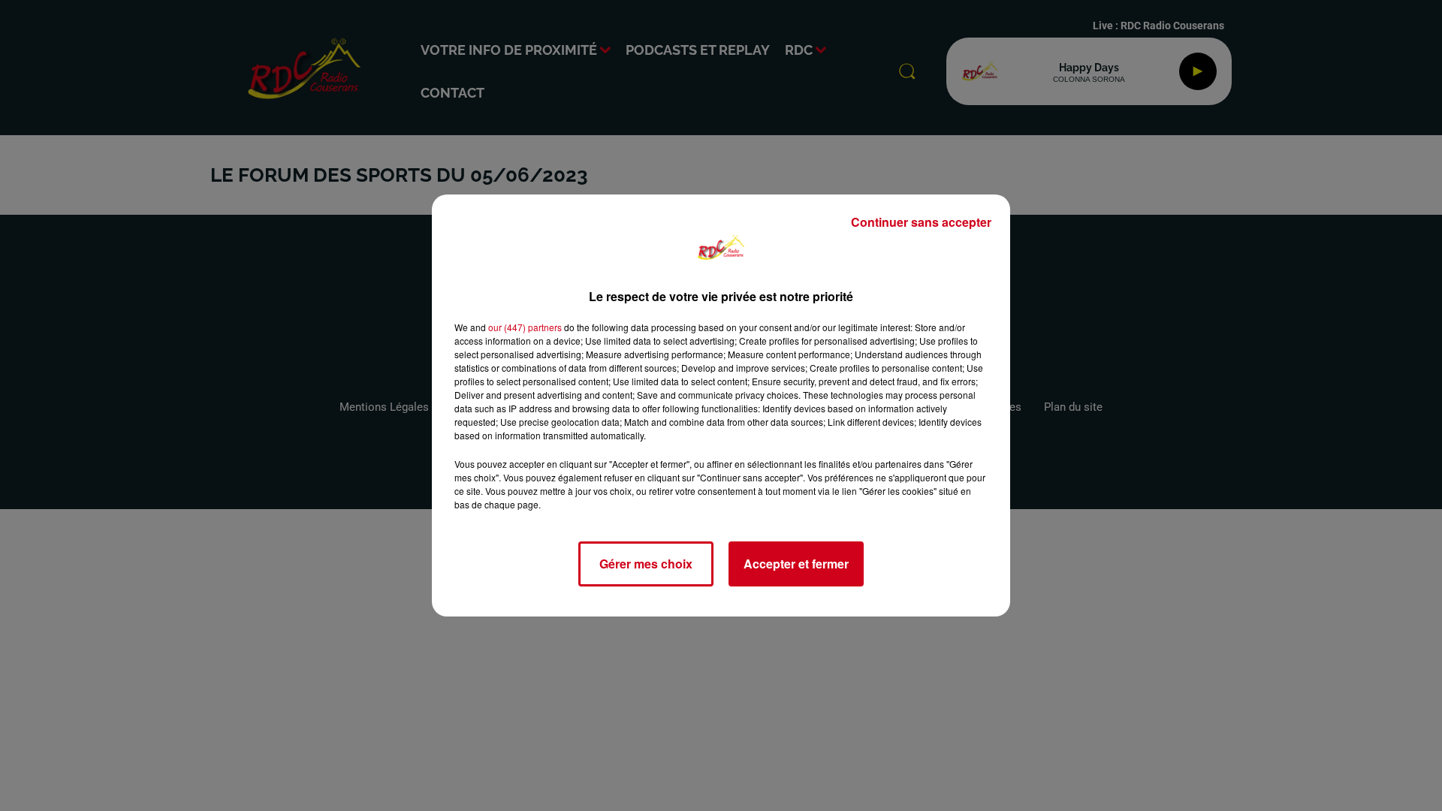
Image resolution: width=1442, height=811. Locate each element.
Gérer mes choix (645, 563)
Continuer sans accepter (921, 222)
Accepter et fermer (796, 563)
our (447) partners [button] (525, 327)
